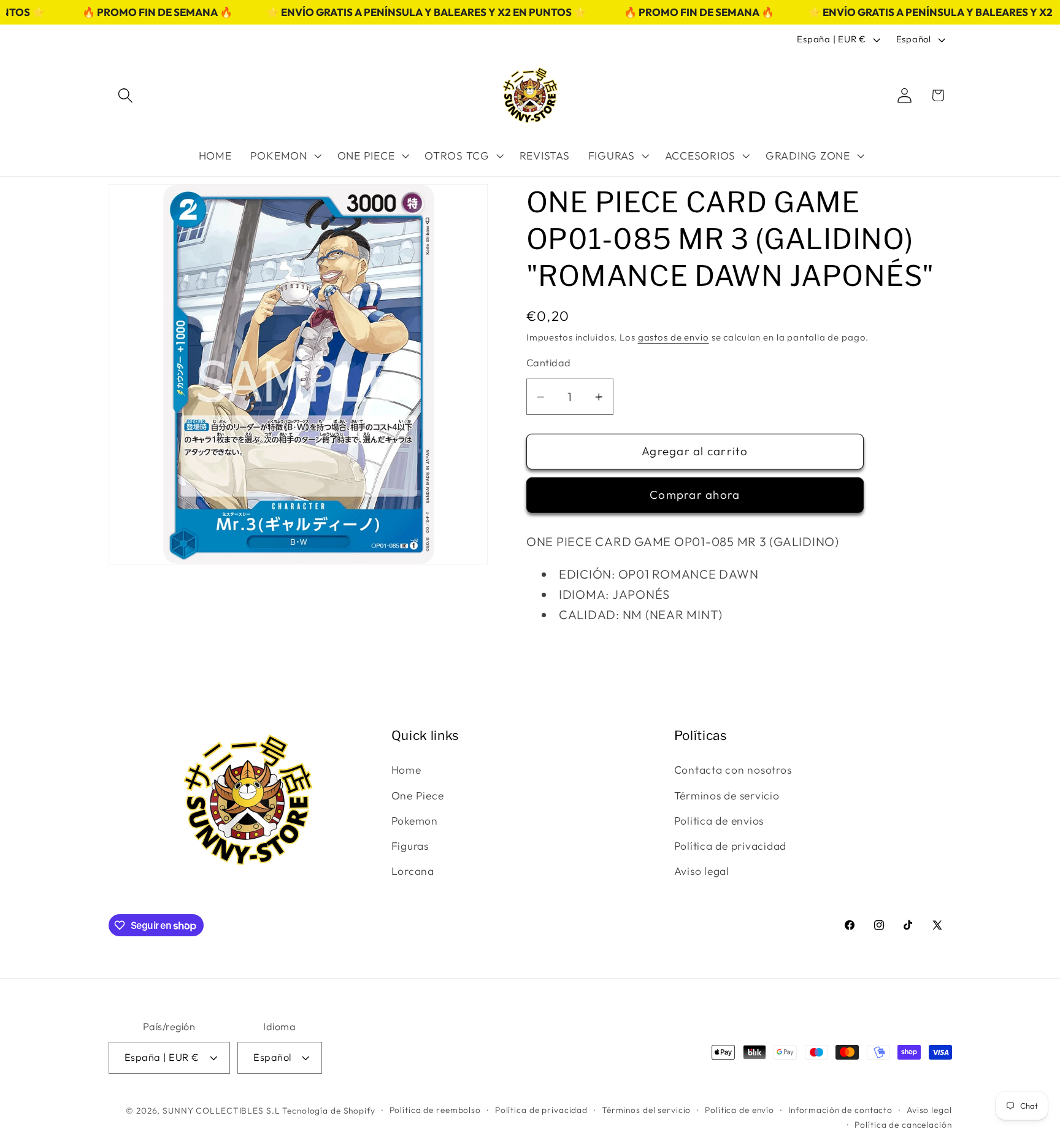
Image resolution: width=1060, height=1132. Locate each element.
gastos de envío (673, 337)
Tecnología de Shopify (328, 1110)
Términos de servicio (727, 795)
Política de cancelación (903, 1124)
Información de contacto (840, 1109)
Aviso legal (701, 871)
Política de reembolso (435, 1109)
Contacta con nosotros (733, 770)
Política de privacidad (730, 846)
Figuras (410, 846)
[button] (125, 95)
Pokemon (414, 821)
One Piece (417, 795)
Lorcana (412, 871)
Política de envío (739, 1109)
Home (406, 770)
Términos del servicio (646, 1109)
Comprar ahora (695, 494)
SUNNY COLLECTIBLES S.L (221, 1110)
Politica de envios (719, 821)
